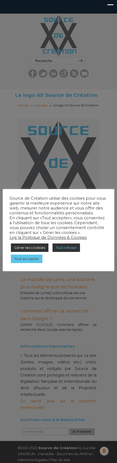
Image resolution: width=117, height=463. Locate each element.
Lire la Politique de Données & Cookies (48, 237)
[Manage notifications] (104, 451)
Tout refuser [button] (66, 247)
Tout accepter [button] (26, 259)
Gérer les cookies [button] (29, 247)
